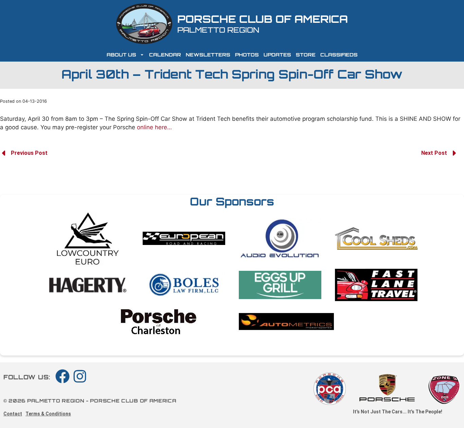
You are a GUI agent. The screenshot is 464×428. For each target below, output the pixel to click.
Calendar (165, 54)
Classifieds (339, 54)
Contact (12, 413)
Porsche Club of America (262, 19)
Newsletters (208, 54)
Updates (277, 54)
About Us (121, 54)
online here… (154, 127)
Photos (247, 54)
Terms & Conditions (48, 413)
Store (306, 54)
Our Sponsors (232, 201)
